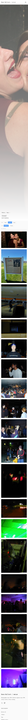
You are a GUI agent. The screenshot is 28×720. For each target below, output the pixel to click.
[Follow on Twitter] (2, 703)
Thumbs (11, 225)
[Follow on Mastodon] (4, 703)
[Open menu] (25, 2)
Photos (3, 212)
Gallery (6, 225)
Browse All (3, 712)
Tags (8, 212)
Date (14, 222)
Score (10, 222)
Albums (2, 714)
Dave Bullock (8, 2)
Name (5, 222)
